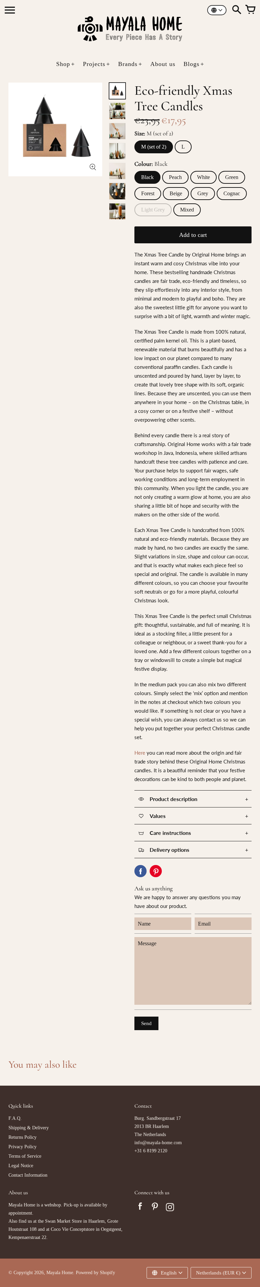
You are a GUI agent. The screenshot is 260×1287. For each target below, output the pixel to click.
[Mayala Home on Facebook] (140, 1208)
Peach (175, 177)
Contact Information (27, 1175)
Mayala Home (59, 1272)
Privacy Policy (22, 1146)
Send (146, 1023)
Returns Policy (22, 1137)
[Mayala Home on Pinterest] (155, 1208)
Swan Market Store (63, 1221)
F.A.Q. (15, 1118)
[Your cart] (250, 10)
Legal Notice (20, 1165)
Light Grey (153, 210)
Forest (147, 193)
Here (139, 753)
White (203, 177)
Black (147, 177)
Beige (176, 193)
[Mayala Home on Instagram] (170, 1208)
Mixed (187, 210)
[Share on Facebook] (140, 871)
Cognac (231, 193)
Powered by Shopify (95, 1272)
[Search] (237, 10)
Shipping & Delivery (28, 1127)
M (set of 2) (153, 147)
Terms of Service (24, 1156)
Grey (202, 193)
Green (231, 177)
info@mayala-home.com (158, 1142)
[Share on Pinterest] (156, 871)
